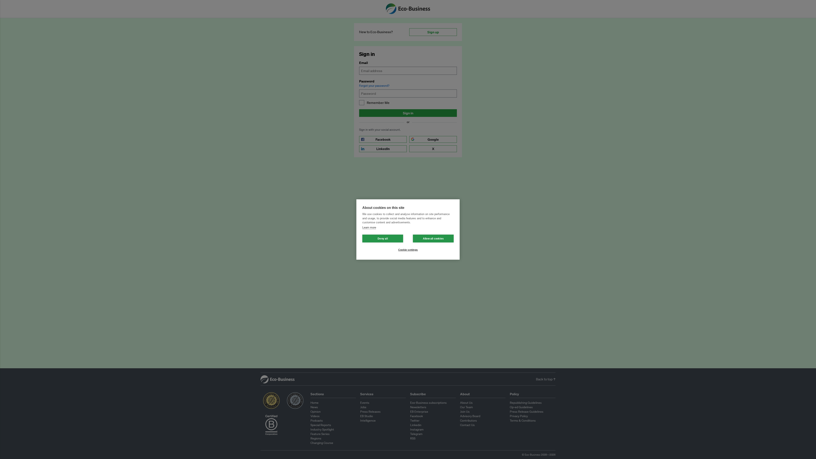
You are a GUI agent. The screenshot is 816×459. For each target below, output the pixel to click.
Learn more (369, 227)
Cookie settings (408, 249)
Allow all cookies (433, 238)
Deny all (383, 238)
